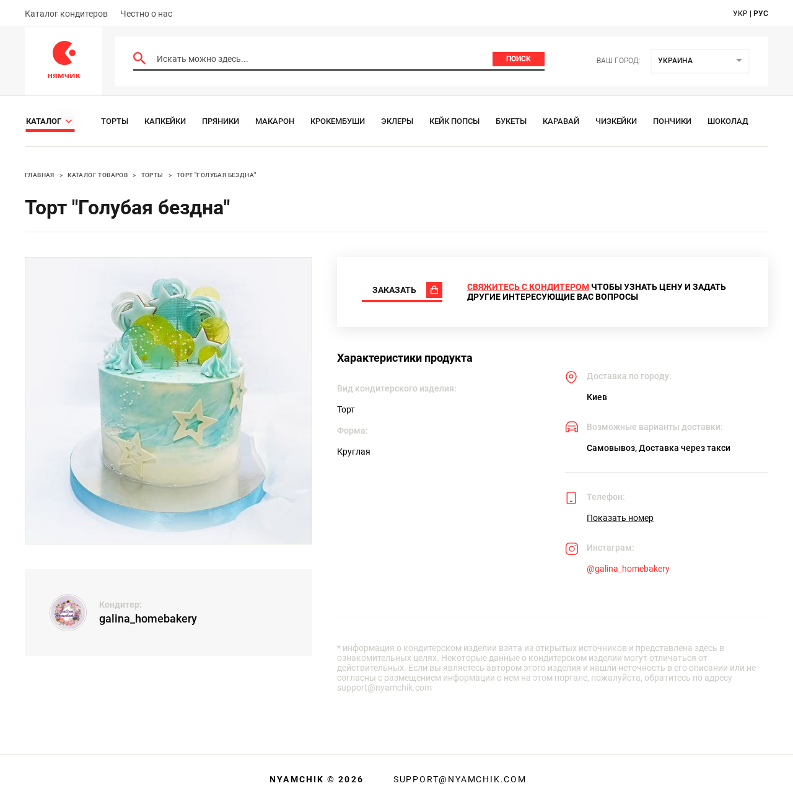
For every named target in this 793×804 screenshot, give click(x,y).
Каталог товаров (98, 175)
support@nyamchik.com (458, 779)
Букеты (511, 121)
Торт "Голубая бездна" (216, 175)
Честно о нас (146, 14)
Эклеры (397, 121)
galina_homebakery (148, 618)
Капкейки (165, 121)
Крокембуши (337, 121)
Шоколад (728, 121)
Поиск (518, 59)
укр (740, 13)
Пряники (220, 121)
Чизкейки (616, 121)
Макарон (274, 121)
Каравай (561, 121)
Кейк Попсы (454, 121)
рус (760, 13)
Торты (114, 121)
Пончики (672, 121)
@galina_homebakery (628, 569)
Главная (40, 175)
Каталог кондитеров (66, 14)
